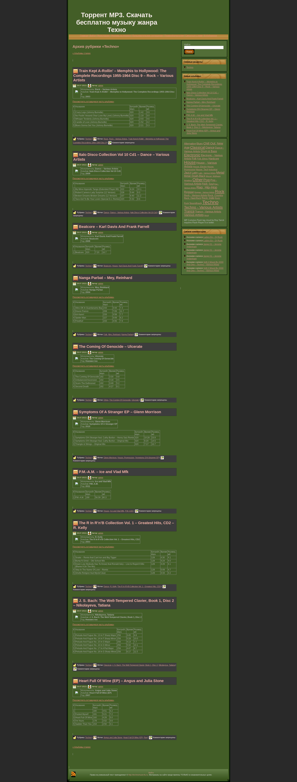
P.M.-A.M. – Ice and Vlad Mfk (103, 472)
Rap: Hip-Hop (206, 187)
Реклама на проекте (121, 35)
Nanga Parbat (127, 334)
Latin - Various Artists (207, 173)
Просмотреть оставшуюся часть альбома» (93, 101)
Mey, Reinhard (114, 334)
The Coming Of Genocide (120, 400)
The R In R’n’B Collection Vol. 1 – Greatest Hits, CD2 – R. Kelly (201, 119)
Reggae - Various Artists (204, 192)
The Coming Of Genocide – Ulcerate (110, 346)
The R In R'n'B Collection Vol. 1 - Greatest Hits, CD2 (139, 586)
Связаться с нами (194, 35)
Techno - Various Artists (203, 207)
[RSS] (73, 774)
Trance (189, 211)
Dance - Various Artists (119, 212)
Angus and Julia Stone (113, 737)
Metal (220, 172)
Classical (107, 665)
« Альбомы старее (82, 53)
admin (100, 85)
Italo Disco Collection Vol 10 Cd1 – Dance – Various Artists (202, 94)
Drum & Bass (209, 151)
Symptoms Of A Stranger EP (147, 458)
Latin (195, 172)
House (115, 266)
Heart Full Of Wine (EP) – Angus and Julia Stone (121, 681)
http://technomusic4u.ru (138, 775)
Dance (106, 212)
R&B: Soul (208, 184)
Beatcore (107, 266)
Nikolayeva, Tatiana (167, 665)
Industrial (213, 169)
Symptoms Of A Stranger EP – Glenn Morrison (120, 412)
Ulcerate (135, 400)
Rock (106, 139)
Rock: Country (215, 195)
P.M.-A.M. (129, 511)
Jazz (187, 172)
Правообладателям (174, 35)
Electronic (192, 155)
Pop (145, 737)
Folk (105, 334)
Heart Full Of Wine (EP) (133, 737)
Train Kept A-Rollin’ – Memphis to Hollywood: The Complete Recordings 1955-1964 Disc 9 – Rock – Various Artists (123, 75)
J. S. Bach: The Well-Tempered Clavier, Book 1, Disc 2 (135, 665)
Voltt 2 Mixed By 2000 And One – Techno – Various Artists (204, 263)
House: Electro (200, 166)
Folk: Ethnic (202, 159)
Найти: (187, 44)
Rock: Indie (208, 198)
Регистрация (103, 35)
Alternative (190, 143)
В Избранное (210, 35)
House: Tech (202, 169)
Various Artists (194, 215)
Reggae (189, 192)
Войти (93, 35)
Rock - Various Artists (118, 139)
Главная (84, 35)
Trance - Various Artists (208, 211)
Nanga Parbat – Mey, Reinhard (105, 278)
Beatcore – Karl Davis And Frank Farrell (114, 226)
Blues (199, 143)
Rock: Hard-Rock (192, 198)
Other (106, 400)
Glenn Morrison (110, 458)
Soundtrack (195, 203)
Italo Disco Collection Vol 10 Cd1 (143, 212)
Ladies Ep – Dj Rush (213, 237)
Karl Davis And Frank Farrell (130, 266)
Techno (88, 139)
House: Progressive (126, 458)
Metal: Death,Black (194, 176)
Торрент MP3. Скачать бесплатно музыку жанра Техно (116, 22)
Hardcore (213, 158)
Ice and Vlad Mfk (117, 511)
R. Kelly (113, 586)
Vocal (206, 215)
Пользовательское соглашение (147, 35)
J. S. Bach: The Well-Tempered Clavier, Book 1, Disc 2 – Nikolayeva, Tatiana (204, 126)
